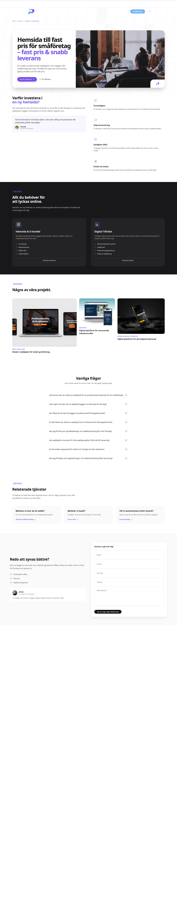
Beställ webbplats (26, 79)
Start (14, 21)
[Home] (31, 11)
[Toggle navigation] (149, 11)
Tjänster (20, 21)
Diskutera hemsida (49, 260)
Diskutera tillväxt (128, 260)
